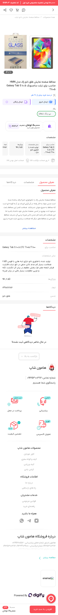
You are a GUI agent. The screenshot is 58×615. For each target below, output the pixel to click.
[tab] (47, 183)
